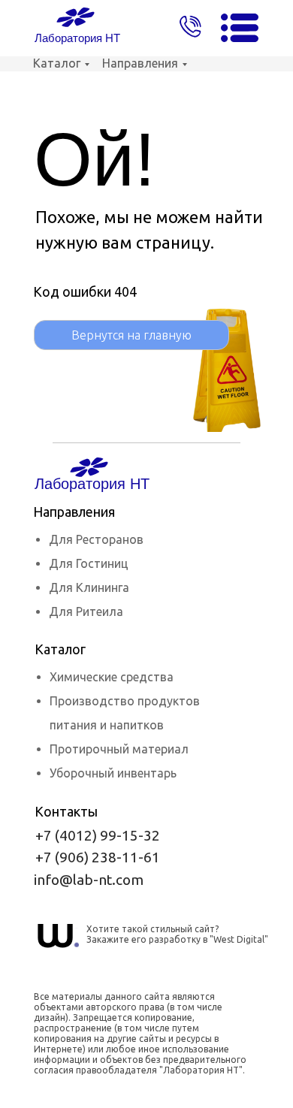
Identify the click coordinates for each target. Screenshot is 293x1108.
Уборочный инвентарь (113, 773)
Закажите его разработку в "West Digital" (177, 939)
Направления (140, 63)
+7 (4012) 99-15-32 (97, 835)
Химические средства (112, 677)
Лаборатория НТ (77, 38)
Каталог (56, 63)
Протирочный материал (119, 749)
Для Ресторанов (96, 539)
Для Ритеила (86, 611)
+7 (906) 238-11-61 (97, 857)
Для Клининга (89, 587)
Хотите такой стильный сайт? (152, 929)
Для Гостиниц (88, 563)
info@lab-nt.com (88, 879)
